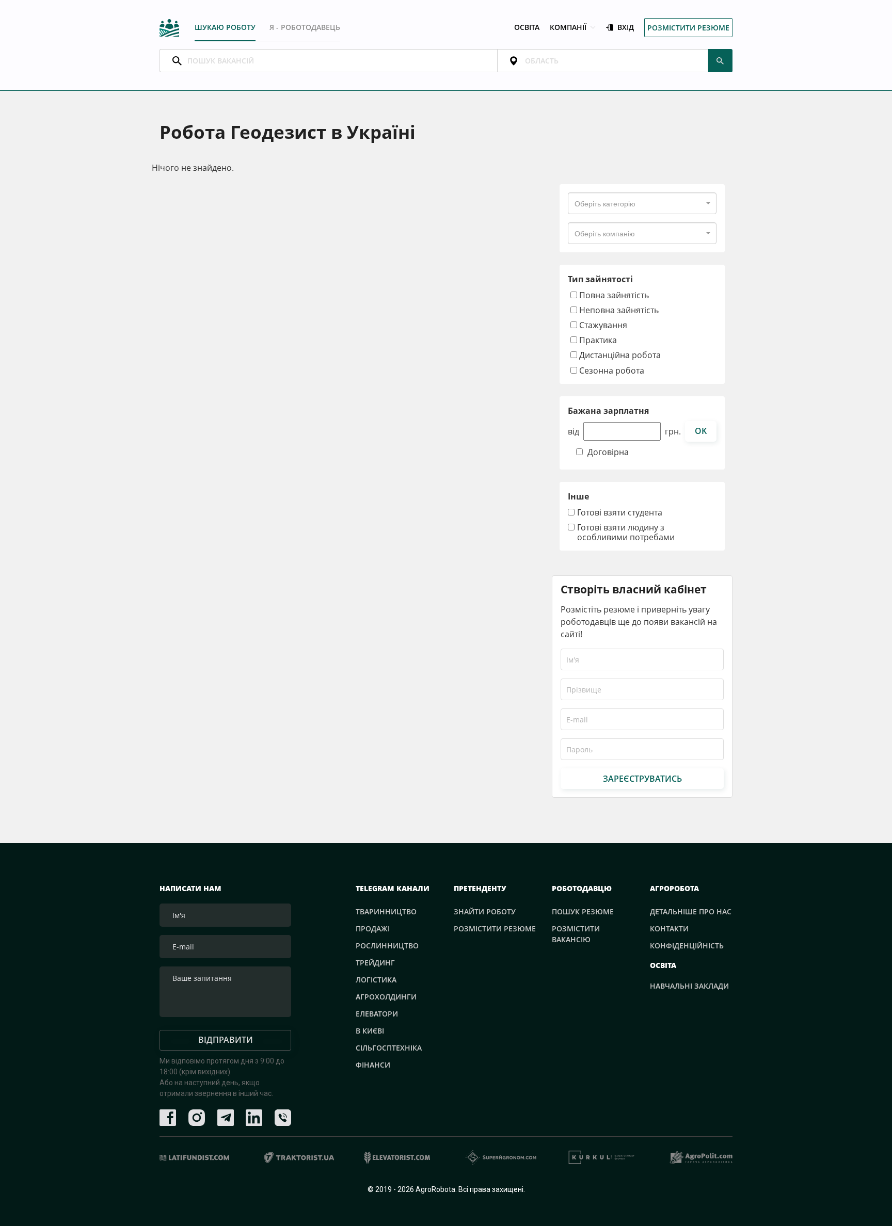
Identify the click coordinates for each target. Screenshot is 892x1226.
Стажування (602, 324)
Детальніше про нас (690, 911)
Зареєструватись (642, 778)
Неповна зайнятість (618, 309)
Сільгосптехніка (389, 1048)
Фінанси (373, 1065)
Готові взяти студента (619, 513)
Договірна (608, 452)
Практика (597, 339)
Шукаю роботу (225, 27)
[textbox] (605, 203)
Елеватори (377, 1014)
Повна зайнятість (613, 294)
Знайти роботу (485, 911)
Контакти (669, 928)
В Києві (370, 1031)
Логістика (376, 980)
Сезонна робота (610, 370)
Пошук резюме (583, 911)
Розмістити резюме (688, 28)
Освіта (526, 27)
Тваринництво (386, 911)
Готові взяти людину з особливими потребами (626, 532)
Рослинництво (387, 945)
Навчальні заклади (689, 986)
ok (701, 431)
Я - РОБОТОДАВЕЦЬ (304, 27)
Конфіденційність (687, 945)
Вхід (625, 27)
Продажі (373, 928)
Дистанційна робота (619, 354)
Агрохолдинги (386, 997)
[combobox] (642, 203)
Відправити (225, 1039)
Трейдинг (375, 962)
